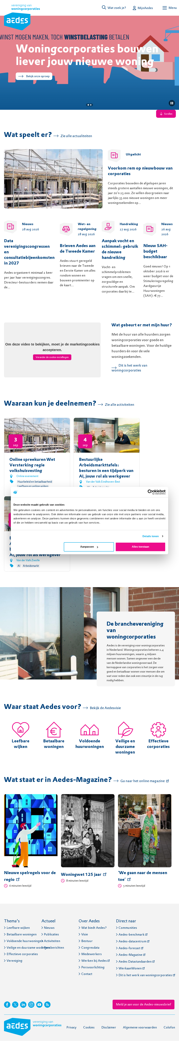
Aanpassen (87, 546)
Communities (128, 928)
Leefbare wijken (18, 928)
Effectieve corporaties (22, 954)
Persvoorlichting (93, 967)
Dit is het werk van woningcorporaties (145, 975)
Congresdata (90, 948)
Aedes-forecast (129, 948)
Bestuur (87, 941)
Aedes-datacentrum (132, 941)
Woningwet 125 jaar (81, 875)
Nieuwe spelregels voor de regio (30, 876)
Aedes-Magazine (130, 955)
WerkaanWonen (130, 968)
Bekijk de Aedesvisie (105, 708)
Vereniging (14, 961)
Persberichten (54, 948)
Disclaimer (108, 1027)
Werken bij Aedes (94, 961)
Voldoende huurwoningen (25, 941)
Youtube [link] (39, 1004)
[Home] (22, 18)
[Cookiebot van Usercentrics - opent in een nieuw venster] (150, 492)
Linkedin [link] (23, 1004)
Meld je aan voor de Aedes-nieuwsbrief (143, 1004)
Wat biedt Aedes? (94, 928)
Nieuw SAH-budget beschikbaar (155, 251)
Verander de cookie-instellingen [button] (52, 357)
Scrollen (168, 113)
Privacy (71, 1027)
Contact (86, 974)
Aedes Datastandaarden (135, 961)
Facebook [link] (7, 1004)
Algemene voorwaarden (140, 1027)
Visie (84, 934)
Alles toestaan (140, 546)
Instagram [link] (31, 1004)
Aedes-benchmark (131, 934)
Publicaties (51, 934)
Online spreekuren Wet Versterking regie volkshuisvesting (32, 465)
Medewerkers (91, 954)
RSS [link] (47, 1004)
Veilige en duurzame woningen (125, 747)
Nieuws (49, 928)
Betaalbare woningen (22, 934)
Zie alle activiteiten (119, 404)
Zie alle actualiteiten (76, 136)
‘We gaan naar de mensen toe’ (142, 876)
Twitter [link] (15, 1004)
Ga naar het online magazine (142, 781)
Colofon (169, 1027)
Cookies (89, 1027)
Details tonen (150, 536)
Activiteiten (52, 941)
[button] (114, 8)
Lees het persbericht (39, 89)
